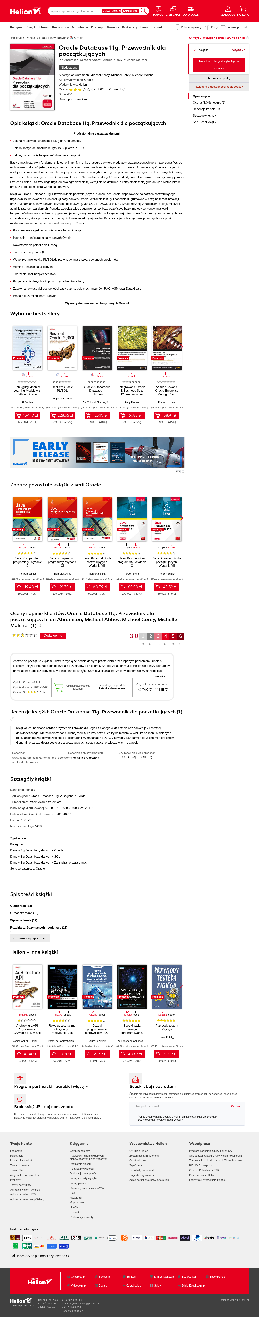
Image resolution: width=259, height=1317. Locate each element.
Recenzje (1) (206, 109)
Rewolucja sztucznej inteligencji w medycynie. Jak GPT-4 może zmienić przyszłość (62, 1033)
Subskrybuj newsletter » (153, 1086)
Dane (13, 850)
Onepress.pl (78, 1276)
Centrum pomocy (80, 1150)
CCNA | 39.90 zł (112, 11)
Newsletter (76, 1197)
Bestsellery (129, 27)
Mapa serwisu (78, 1202)
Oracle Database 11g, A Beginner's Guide (58, 796)
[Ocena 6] (93, 89)
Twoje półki (16, 1170)
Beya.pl (103, 1285)
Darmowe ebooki (151, 27)
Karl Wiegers (125, 1041)
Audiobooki (80, 27)
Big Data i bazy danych (35, 850)
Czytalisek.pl (134, 1285)
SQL (57, 856)
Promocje (97, 27)
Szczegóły (205, 115)
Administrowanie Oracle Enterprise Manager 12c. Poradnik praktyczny (166, 392)
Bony (214, 27)
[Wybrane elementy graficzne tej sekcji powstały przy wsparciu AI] (183, 471)
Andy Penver (132, 402)
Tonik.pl (244, 1300)
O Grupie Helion (139, 1150)
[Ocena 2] (75, 89)
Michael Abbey (100, 75)
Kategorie (16, 27)
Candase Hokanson (144, 1041)
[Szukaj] (144, 11)
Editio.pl (131, 1276)
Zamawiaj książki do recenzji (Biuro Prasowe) (215, 1160)
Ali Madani (27, 402)
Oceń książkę (138, 1160)
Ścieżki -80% (130, 11)
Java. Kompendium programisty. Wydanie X (132, 562)
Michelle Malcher (143, 75)
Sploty (158, 1285)
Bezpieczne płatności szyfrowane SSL (44, 1256)
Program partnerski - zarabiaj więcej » (51, 1086)
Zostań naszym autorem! (144, 1155)
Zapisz (235, 1106)
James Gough (21, 1041)
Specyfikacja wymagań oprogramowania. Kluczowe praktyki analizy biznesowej (132, 1033)
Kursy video (60, 27)
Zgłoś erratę (18, 838)
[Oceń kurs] (24, 635)
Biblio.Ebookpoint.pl (193, 1285)
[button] (181, 346)
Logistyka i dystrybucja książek (207, 1179)
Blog (72, 1192)
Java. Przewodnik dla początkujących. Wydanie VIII (97, 562)
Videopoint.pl (78, 1285)
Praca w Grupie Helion (202, 1175)
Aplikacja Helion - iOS (23, 1194)
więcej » (178, 1119)
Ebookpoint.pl (218, 1276)
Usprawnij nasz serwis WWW (87, 1188)
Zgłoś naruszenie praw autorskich (149, 1179)
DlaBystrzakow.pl (164, 1276)
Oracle (88, 79)
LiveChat (75, 1207)
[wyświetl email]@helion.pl (84, 1303)
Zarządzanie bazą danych (71, 862)
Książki (31, 27)
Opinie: (115, 89)
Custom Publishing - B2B (204, 1170)
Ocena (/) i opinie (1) (209, 102)
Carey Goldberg (68, 1041)
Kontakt (74, 1212)
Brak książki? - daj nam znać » (43, 1106)
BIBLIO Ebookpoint (200, 1165)
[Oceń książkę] (82, 89)
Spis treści (205, 122)
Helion (83, 84)
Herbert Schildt (27, 573)
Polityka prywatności (82, 1168)
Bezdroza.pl (189, 1276)
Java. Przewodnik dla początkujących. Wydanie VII (167, 562)
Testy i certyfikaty (20, 1184)
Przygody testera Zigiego (166, 1027)
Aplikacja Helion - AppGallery (27, 1199)
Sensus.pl (104, 1276)
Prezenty (15, 1179)
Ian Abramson (79, 75)
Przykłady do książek (142, 1170)
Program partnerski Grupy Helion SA (210, 1150)
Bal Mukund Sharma (94, 402)
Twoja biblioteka (19, 1165)
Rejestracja (16, 1155)
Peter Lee (53, 1041)
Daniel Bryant (37, 1041)
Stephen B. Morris (62, 398)
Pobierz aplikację (192, 27)
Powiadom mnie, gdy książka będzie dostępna (219, 65)
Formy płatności (79, 1183)
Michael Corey (120, 75)
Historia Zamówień (21, 1160)
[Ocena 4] (84, 89)
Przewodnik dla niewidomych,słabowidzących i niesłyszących (88, 1157)
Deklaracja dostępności (83, 1173)
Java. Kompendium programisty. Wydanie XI (62, 562)
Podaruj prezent (236, 27)
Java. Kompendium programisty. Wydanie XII (27, 562)
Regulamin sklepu (80, 1163)
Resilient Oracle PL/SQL (62, 388)
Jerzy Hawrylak (97, 1041)
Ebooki (44, 27)
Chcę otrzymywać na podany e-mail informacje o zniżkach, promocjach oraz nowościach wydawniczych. (177, 1118)
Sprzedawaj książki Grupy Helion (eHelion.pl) (215, 1155)
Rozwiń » (160, 676)
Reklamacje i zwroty (81, 1217)
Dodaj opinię (53, 635)
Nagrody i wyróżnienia (142, 1175)
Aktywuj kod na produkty (24, 1175)
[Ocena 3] (80, 89)
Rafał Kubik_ (167, 1037)
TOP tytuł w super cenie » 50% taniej (216, 38)
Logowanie (16, 1150)
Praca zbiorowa (166, 402)
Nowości (113, 27)
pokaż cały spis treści (31, 938)
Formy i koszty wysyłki (83, 1178)
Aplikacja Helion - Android (25, 1189)
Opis (201, 96)
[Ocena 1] (71, 89)
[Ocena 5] (88, 89)
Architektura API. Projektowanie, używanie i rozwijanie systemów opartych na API (27, 1033)
